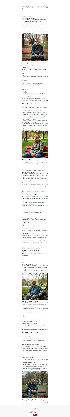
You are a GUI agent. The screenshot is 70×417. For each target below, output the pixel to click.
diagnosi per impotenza (44, 272)
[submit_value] (32, 411)
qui (35, 218)
